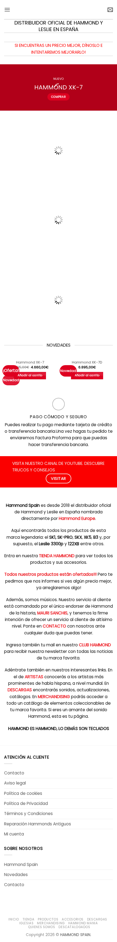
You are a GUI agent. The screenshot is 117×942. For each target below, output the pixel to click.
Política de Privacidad (26, 803)
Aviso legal (15, 783)
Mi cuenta (14, 834)
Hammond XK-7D (87, 362)
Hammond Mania (83, 923)
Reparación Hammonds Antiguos (37, 824)
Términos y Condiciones (28, 813)
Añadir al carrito (30, 375)
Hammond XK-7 (30, 362)
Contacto (14, 773)
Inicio (13, 919)
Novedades (16, 874)
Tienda (29, 919)
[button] (7, 9)
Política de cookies (23, 793)
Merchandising (51, 923)
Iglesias (26, 923)
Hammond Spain (21, 864)
